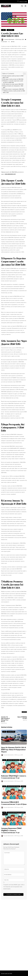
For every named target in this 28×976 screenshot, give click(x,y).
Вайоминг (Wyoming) (13, 760)
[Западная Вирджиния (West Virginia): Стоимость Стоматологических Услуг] (14, 818)
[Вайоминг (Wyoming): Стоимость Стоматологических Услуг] (14, 765)
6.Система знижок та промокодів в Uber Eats (13, 89)
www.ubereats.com (10, 174)
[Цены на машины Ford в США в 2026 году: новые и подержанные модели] (14, 737)
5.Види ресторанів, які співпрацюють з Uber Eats (13, 86)
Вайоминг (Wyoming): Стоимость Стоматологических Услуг (13, 777)
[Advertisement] (14, 921)
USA (3, 30)
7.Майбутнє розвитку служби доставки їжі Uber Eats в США (14, 91)
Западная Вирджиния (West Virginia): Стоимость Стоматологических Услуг (11, 830)
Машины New (11, 731)
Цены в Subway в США (22, 718)
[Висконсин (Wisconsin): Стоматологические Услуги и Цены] (14, 791)
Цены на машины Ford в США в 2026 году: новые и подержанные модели (13, 749)
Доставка (10, 30)
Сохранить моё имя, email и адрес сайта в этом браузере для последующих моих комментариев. (13, 887)
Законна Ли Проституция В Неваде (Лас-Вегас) (5, 720)
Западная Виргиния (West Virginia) (16, 812)
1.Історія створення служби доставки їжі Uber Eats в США (13, 76)
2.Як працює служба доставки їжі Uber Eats (13, 79)
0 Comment (4, 41)
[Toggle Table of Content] (23, 73)
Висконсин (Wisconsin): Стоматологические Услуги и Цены (14, 803)
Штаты (22, 760)
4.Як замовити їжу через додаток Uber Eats (13, 84)
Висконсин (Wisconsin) (13, 786)
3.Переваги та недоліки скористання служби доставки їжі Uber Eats (13, 81)
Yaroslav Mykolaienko (9, 39)
